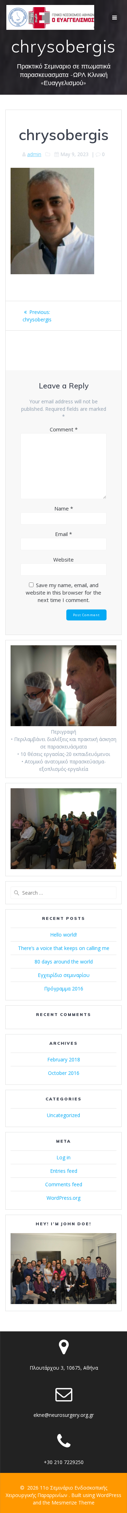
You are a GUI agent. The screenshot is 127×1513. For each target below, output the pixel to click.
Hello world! (63, 934)
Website (63, 559)
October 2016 (63, 1073)
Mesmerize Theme (73, 1502)
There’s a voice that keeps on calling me (63, 948)
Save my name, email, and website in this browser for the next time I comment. (63, 592)
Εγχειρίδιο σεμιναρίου (64, 975)
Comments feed (63, 1184)
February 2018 (63, 1059)
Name (63, 508)
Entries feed (63, 1170)
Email (63, 533)
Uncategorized (63, 1115)
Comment (64, 429)
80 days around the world (64, 961)
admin (34, 154)
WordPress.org (63, 1197)
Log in (63, 1157)
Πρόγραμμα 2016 (63, 988)
